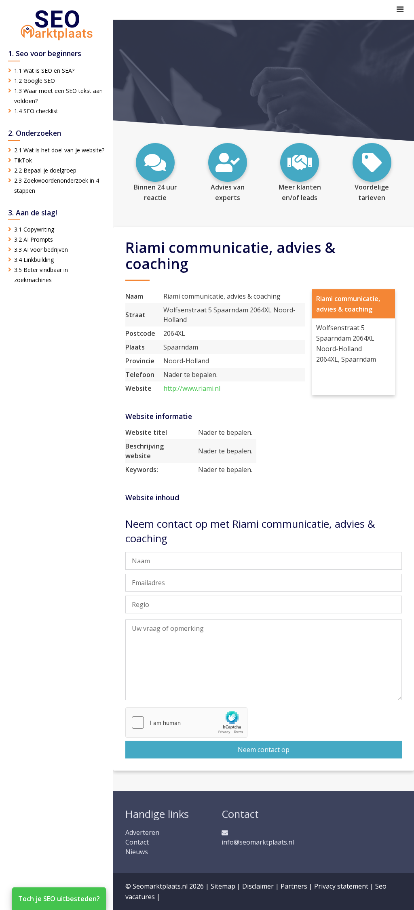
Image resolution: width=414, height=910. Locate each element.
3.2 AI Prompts (33, 239)
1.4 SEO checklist (36, 111)
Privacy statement (341, 886)
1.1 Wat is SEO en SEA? (44, 70)
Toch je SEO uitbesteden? (59, 898)
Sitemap (223, 886)
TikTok (23, 160)
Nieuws (136, 851)
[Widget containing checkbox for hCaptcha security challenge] (186, 722)
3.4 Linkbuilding (34, 259)
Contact (137, 842)
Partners (294, 886)
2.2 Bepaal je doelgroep (45, 170)
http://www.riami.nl (191, 388)
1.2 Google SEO (34, 80)
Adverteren (142, 832)
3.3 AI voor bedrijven (41, 249)
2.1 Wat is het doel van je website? (59, 150)
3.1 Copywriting (34, 229)
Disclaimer (258, 886)
